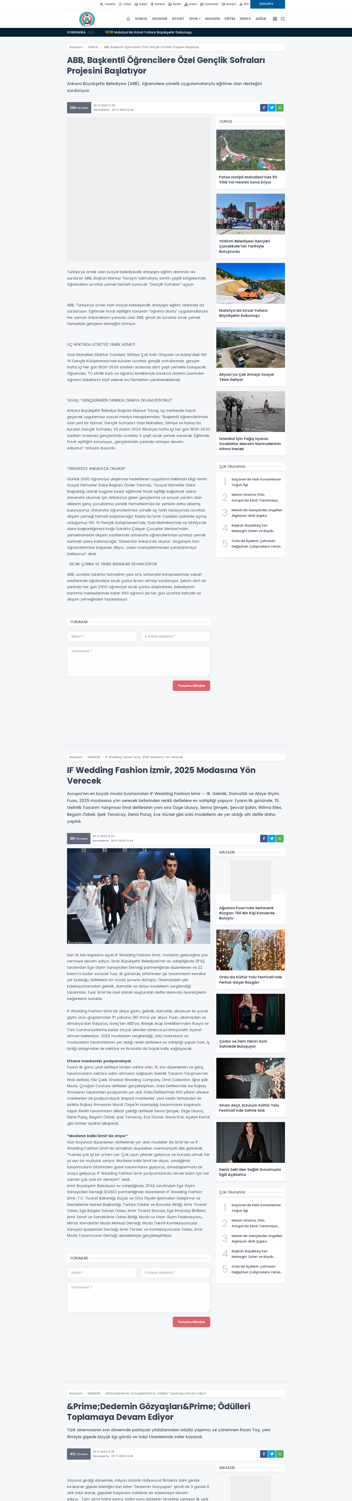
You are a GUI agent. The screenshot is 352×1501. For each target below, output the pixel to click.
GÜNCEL (141, 18)
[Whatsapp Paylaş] (280, 108)
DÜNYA (245, 18)
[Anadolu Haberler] (87, 19)
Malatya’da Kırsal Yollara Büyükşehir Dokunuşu (148, 32)
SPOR (193, 18)
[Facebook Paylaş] (264, 108)
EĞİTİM (230, 18)
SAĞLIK (261, 18)
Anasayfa (75, 47)
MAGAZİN (212, 18)
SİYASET (178, 18)
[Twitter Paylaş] (272, 108)
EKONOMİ (159, 18)
